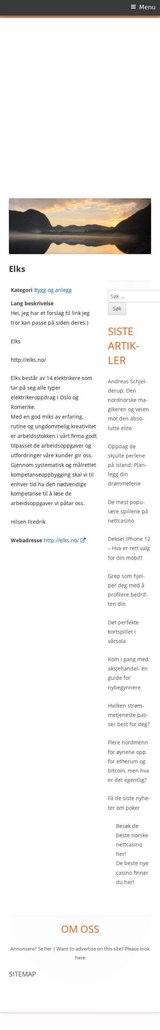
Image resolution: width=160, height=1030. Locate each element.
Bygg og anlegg (53, 289)
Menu (147, 7)
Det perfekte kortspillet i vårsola (123, 631)
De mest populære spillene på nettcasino (128, 511)
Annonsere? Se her (31, 948)
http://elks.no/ (65, 540)
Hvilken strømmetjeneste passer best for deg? (129, 715)
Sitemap (22, 973)
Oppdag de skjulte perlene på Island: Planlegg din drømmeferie (127, 465)
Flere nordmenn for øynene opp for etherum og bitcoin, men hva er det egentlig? (128, 761)
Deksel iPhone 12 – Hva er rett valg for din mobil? (129, 548)
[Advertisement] (80, 106)
